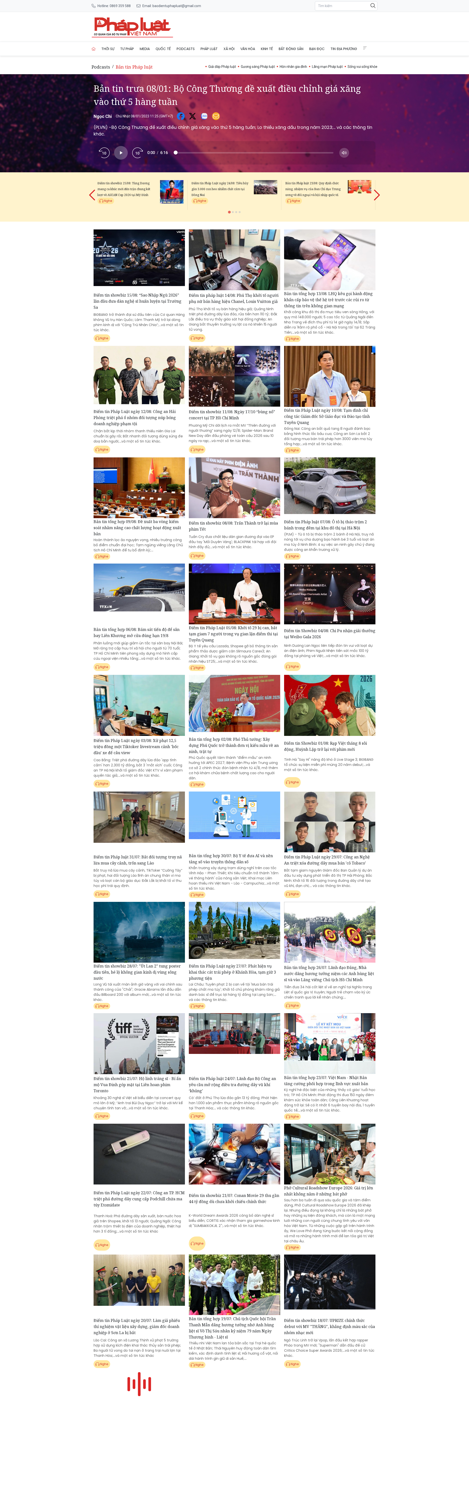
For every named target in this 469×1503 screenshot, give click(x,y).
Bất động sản (291, 48)
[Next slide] (376, 191)
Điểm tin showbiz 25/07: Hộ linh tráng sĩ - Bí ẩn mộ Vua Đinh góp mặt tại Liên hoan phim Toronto (137, 1084)
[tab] (229, 212)
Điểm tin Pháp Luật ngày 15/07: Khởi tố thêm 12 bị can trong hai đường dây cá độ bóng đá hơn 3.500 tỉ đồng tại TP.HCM (233, 1445)
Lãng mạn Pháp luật (327, 67)
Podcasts (186, 48)
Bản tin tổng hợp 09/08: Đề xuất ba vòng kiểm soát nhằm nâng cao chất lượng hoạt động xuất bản (137, 527)
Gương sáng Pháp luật (258, 67)
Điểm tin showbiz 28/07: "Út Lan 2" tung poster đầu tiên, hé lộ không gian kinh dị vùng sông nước (137, 972)
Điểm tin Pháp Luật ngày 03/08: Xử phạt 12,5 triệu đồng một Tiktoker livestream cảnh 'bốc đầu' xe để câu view (136, 746)
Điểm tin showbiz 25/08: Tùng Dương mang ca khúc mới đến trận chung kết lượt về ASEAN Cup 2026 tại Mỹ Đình (123, 189)
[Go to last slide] (92, 191)
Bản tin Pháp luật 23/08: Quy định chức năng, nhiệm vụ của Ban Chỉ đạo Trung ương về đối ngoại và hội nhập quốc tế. (313, 189)
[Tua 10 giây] (137, 153)
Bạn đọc (317, 48)
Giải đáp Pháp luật (222, 67)
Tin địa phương (343, 48)
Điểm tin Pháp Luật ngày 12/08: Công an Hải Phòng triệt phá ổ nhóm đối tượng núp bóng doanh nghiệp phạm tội (135, 417)
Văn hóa (247, 48)
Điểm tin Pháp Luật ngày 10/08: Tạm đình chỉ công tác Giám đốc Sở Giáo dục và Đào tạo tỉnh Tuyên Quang (327, 416)
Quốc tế (163, 48)
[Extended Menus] (365, 48)
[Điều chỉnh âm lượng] (344, 153)
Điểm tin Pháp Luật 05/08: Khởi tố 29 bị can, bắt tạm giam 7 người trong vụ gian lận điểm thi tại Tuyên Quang (233, 634)
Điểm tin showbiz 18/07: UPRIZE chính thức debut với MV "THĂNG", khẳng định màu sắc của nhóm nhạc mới (329, 1326)
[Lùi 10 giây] (104, 153)
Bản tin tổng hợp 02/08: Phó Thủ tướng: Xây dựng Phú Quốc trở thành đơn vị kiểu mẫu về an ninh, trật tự (234, 745)
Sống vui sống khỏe (362, 67)
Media (145, 48)
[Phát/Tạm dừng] (121, 153)
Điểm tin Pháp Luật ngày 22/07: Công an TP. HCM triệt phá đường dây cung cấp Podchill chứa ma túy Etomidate (139, 1199)
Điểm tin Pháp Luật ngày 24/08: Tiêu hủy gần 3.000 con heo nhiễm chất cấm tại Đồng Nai (220, 189)
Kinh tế (267, 48)
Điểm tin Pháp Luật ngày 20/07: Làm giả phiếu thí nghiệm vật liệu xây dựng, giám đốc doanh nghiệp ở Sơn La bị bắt (137, 1326)
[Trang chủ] (94, 49)
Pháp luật (209, 48)
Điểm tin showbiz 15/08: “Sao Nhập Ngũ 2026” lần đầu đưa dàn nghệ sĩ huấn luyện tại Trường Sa (137, 301)
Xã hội (229, 48)
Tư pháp (127, 48)
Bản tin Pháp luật (134, 67)
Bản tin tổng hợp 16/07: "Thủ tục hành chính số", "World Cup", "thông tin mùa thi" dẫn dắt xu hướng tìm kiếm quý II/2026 (138, 1442)
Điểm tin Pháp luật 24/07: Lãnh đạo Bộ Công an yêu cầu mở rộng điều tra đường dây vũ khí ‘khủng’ (232, 1084)
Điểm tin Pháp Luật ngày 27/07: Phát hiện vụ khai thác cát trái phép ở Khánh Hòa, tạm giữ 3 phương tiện (232, 972)
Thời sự (107, 48)
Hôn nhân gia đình (293, 67)
